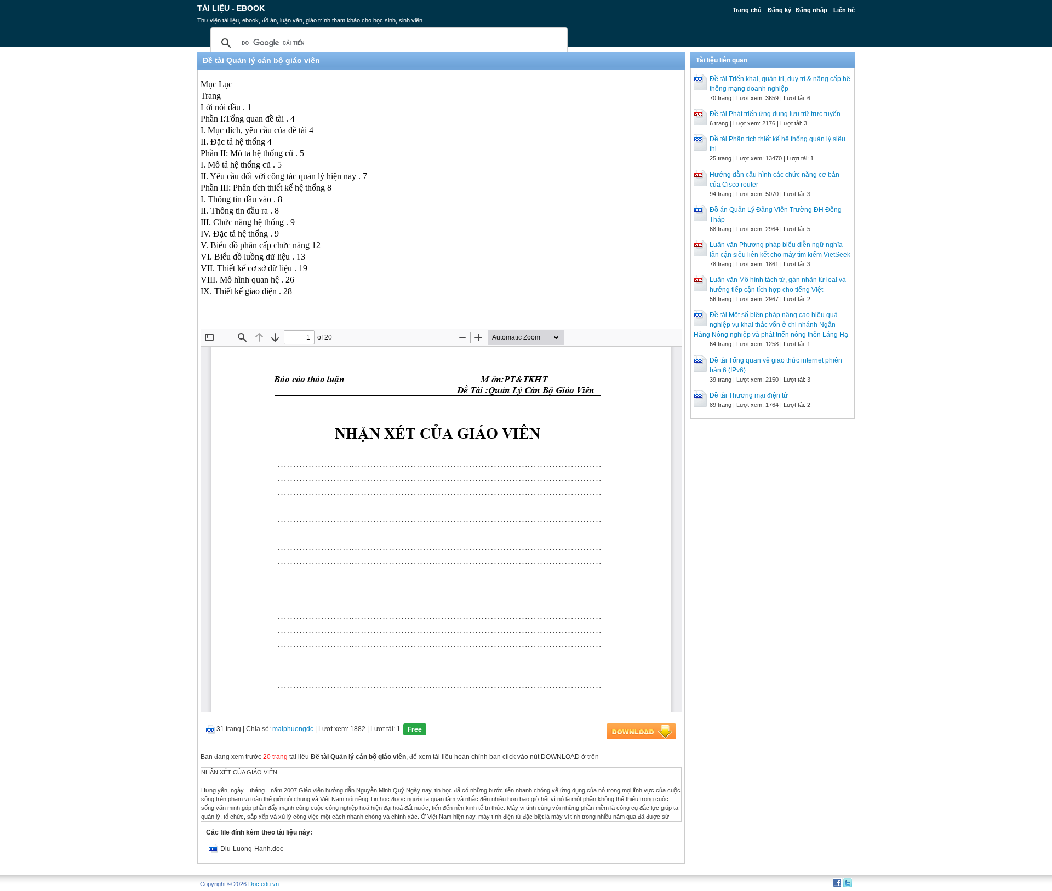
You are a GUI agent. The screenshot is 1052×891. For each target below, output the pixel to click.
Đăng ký (779, 10)
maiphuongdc (292, 729)
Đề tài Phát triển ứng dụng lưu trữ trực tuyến (775, 114)
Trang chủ (747, 10)
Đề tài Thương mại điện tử (749, 395)
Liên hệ (844, 10)
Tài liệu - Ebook (231, 8)
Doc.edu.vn (263, 884)
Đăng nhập (811, 10)
